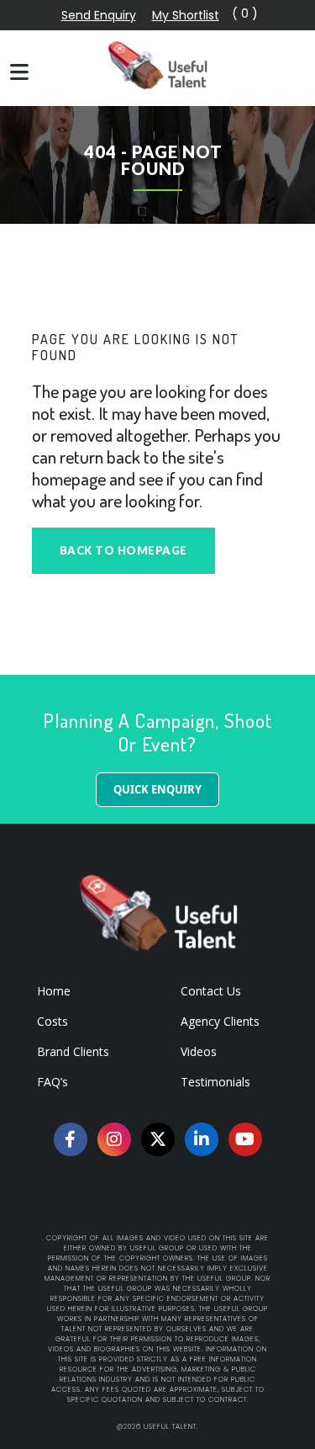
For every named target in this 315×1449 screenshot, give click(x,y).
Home (54, 991)
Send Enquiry (98, 15)
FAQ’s (52, 1082)
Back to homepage (123, 550)
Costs (52, 1021)
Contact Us (211, 991)
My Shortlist (185, 15)
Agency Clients (220, 1021)
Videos (199, 1051)
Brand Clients (73, 1051)
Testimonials (215, 1082)
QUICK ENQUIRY (157, 789)
